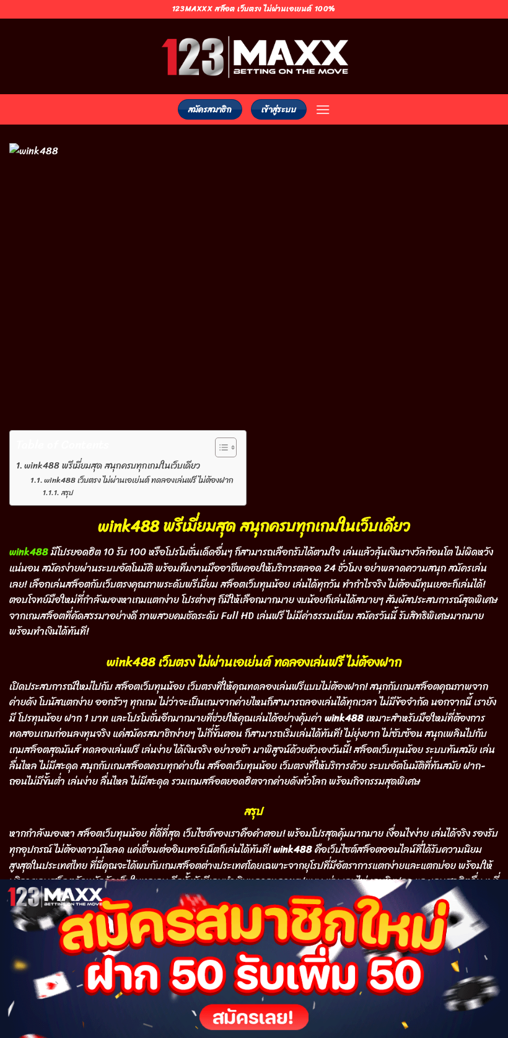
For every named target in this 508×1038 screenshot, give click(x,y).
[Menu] (322, 109)
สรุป (66, 493)
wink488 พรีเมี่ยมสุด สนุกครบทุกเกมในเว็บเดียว (112, 466)
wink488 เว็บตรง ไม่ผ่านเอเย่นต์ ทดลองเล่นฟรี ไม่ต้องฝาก (139, 480)
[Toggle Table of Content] (220, 447)
